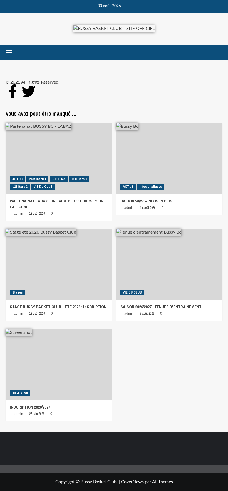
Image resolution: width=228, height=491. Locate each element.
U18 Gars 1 (79, 179)
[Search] (218, 52)
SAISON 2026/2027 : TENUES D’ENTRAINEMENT (161, 307)
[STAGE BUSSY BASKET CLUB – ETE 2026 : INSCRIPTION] (59, 264)
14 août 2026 (147, 208)
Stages (17, 292)
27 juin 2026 (36, 414)
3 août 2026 (147, 313)
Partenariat (37, 179)
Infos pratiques (151, 186)
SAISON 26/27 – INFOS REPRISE (147, 201)
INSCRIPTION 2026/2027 (30, 407)
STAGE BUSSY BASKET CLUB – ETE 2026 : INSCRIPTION (58, 307)
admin (18, 214)
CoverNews (132, 482)
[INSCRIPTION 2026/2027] (59, 364)
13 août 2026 (37, 313)
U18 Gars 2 (19, 186)
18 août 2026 (37, 213)
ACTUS (17, 179)
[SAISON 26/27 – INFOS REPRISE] (169, 158)
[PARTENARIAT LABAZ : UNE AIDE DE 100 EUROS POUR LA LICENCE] (59, 158)
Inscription (20, 392)
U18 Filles (58, 179)
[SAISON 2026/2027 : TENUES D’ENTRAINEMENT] (169, 264)
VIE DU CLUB (43, 186)
